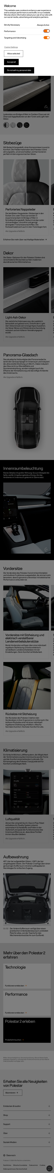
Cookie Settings (11, 47)
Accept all (11, 62)
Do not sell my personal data (19, 70)
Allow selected (13, 54)
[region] (27, 38)
